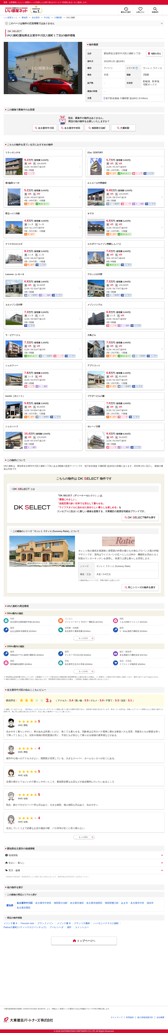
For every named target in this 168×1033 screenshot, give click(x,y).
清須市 (150, 903)
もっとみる (83, 638)
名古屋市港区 (77, 903)
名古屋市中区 (137, 903)
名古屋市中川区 (46, 128)
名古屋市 (36, 17)
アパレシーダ (56, 927)
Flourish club (27, 923)
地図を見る (156, 53)
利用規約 (130, 1017)
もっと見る (83, 837)
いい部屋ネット (10, 17)
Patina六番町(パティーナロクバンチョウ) (25, 927)
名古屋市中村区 (72, 128)
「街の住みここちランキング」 (35, 709)
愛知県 (25, 17)
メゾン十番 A (10, 923)
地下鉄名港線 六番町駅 (117, 98)
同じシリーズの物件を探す (142, 587)
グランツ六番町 (82, 923)
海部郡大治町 (98, 128)
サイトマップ (117, 1017)
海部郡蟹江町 (112, 903)
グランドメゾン (45, 923)
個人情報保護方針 (145, 1017)
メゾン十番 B (64, 923)
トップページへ (86, 940)
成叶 (69, 927)
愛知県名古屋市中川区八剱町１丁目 (122, 53)
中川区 (47, 17)
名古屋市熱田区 (94, 903)
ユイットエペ (82, 927)
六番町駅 (58, 17)
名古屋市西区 (24, 908)
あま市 (124, 903)
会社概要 (160, 1017)
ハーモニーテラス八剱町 (106, 923)
